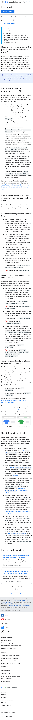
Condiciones (4, 712)
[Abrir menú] (2, 2)
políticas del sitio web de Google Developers (19, 605)
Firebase (3, 697)
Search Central (18, 2)
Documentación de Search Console (10, 663)
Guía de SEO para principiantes (9, 658)
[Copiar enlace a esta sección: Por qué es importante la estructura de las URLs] (24, 91)
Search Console (7, 11)
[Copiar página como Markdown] (14, 52)
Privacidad (12, 712)
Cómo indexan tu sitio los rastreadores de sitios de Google (15, 187)
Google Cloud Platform (7, 700)
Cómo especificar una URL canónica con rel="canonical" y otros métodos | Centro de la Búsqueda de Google (16, 573)
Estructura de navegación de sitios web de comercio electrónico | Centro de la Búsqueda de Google (16, 557)
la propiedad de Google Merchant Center (16, 490)
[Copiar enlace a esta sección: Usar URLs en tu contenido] (28, 433)
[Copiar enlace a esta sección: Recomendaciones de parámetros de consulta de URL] (16, 278)
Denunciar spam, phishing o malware (11, 645)
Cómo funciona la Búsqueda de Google (12, 185)
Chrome (3, 694)
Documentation (7, 7)
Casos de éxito (5, 666)
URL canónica (21, 410)
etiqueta (20, 467)
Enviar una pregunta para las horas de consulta (13, 643)
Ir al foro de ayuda (6, 640)
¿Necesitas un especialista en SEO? (10, 655)
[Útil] (13, 20)
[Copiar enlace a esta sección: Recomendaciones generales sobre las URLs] (7, 216)
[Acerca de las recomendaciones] (23, 550)
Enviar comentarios (9, 23)
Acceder (28, 2)
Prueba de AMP (5, 681)
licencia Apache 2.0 (7, 603)
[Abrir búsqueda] (24, 2)
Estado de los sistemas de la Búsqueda (11, 661)
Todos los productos (6, 705)
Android (3, 692)
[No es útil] (16, 20)
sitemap (15, 475)
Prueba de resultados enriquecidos (10, 676)
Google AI (3, 702)
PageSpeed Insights (6, 678)
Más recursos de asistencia (8, 648)
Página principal (5, 16)
